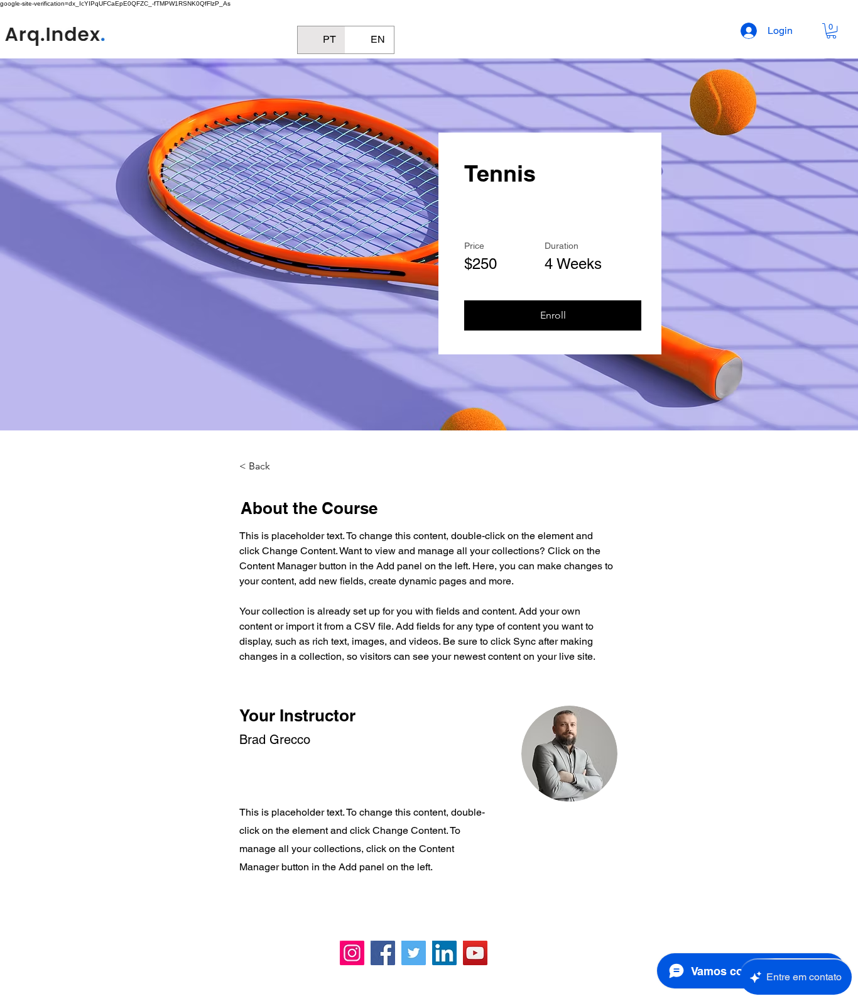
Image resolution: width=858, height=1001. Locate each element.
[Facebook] (383, 953)
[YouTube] (475, 953)
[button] (831, 30)
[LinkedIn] (444, 953)
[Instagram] (352, 953)
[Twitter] (413, 953)
